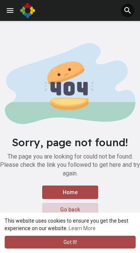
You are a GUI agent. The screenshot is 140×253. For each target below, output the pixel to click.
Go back (70, 210)
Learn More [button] (82, 228)
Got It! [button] (70, 242)
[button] (127, 10)
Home (70, 192)
